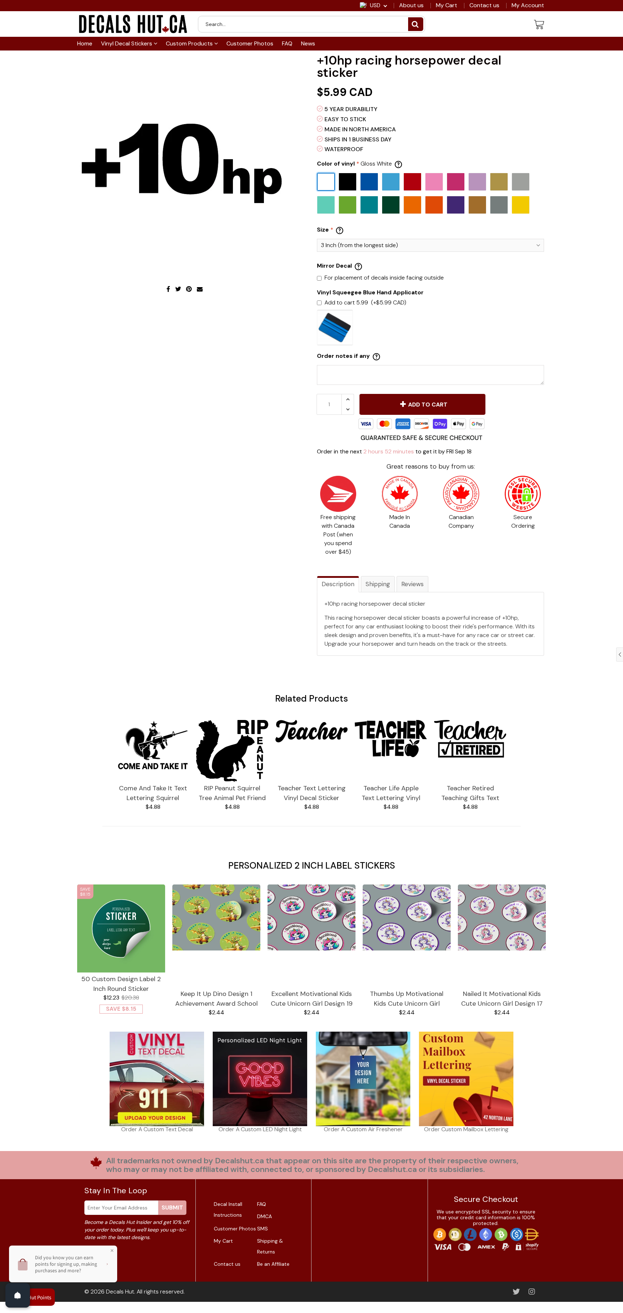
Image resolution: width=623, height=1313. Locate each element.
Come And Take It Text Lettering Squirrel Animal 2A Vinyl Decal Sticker (153, 793)
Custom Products (190, 43)
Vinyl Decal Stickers (127, 43)
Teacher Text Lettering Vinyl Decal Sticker (312, 793)
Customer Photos (249, 43)
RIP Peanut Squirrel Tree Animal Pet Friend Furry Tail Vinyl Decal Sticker (232, 793)
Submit (172, 1207)
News (308, 43)
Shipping (378, 584)
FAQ (287, 43)
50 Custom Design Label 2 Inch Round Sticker (121, 984)
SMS (262, 1228)
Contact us (484, 5)
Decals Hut (120, 1291)
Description (338, 584)
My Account (528, 5)
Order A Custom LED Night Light (260, 1129)
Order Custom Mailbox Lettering (466, 1129)
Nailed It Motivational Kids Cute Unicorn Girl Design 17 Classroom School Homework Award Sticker (502, 999)
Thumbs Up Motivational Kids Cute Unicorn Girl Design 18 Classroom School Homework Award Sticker (407, 999)
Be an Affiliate (273, 1264)
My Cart (446, 5)
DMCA (264, 1216)
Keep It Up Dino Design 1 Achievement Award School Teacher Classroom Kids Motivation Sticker (216, 999)
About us (411, 5)
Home (84, 43)
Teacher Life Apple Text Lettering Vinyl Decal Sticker (391, 793)
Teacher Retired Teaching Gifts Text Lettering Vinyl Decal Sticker (470, 793)
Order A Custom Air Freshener (363, 1129)
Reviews (412, 584)
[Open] (17, 1295)
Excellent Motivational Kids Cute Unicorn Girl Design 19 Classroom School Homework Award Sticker (312, 999)
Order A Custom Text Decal (157, 1129)
